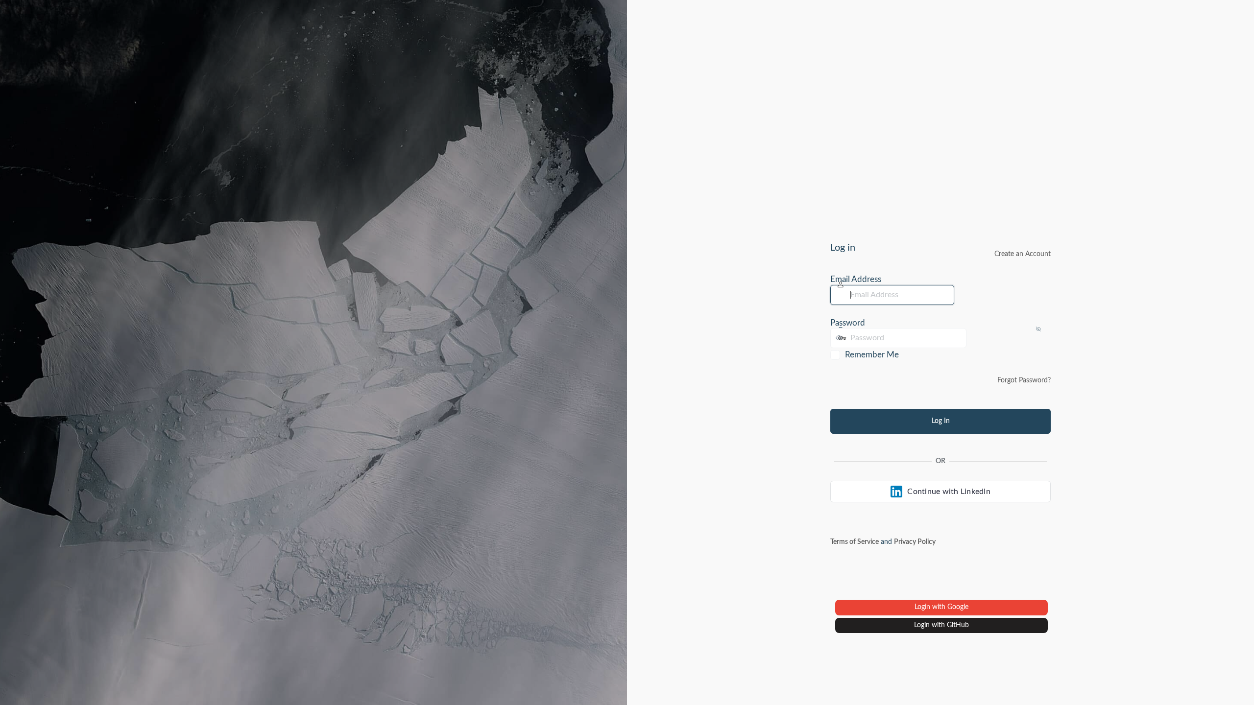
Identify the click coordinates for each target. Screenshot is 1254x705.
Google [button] (957, 607)
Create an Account (1022, 254)
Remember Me (872, 355)
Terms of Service (854, 542)
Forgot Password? (1024, 380)
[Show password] (976, 338)
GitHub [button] (958, 625)
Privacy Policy (915, 542)
